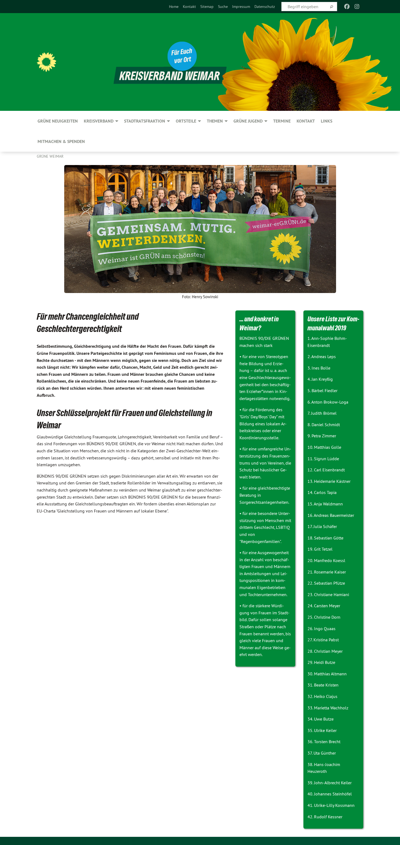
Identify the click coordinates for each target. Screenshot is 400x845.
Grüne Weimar (50, 156)
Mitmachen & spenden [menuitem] (61, 141)
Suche (223, 6)
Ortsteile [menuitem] (186, 121)
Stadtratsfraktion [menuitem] (144, 121)
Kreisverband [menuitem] (98, 121)
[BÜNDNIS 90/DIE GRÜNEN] (46, 62)
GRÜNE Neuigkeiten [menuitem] (58, 121)
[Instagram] (356, 6)
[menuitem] (174, 6)
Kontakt (189, 6)
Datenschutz (264, 6)
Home (174, 6)
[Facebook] (347, 6)
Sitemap (207, 6)
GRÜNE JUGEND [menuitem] (248, 121)
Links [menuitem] (326, 121)
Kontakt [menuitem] (306, 121)
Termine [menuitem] (282, 121)
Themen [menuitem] (215, 121)
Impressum (241, 6)
